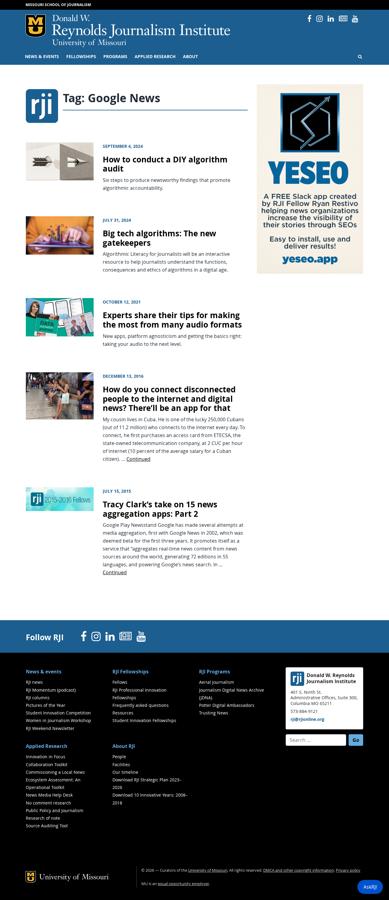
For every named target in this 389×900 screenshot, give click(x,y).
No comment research (48, 803)
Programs (115, 57)
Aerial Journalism (216, 682)
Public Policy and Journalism (54, 810)
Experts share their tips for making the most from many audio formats (172, 320)
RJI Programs (214, 671)
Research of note (43, 818)
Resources (122, 713)
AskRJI (370, 887)
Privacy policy (348, 870)
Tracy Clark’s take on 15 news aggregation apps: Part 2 (160, 509)
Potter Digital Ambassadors (226, 705)
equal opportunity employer (183, 883)
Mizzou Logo (36, 26)
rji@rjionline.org (307, 719)
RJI (141, 27)
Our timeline (125, 772)
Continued (138, 459)
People (119, 756)
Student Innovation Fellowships (144, 720)
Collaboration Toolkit (46, 764)
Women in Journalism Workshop (58, 720)
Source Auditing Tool (47, 826)
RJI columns (38, 697)
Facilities (121, 764)
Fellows (119, 682)
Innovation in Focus (45, 756)
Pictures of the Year (45, 705)
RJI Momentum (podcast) (51, 690)
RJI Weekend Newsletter (50, 728)
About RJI (123, 746)
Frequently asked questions (140, 705)
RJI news (34, 682)
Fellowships (81, 57)
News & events (42, 57)
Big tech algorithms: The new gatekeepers (159, 238)
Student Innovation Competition (58, 713)
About (190, 57)
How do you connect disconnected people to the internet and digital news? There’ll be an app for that (169, 398)
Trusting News (213, 713)
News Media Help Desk (49, 795)
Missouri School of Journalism (58, 4)
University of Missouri (89, 43)
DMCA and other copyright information (298, 870)
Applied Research (155, 57)
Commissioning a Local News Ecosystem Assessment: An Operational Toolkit (55, 779)
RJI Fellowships (130, 671)
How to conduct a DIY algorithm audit (165, 164)
